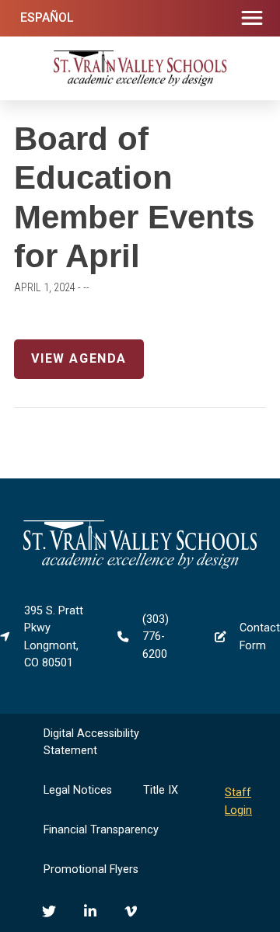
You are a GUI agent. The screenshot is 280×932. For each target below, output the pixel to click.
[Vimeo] (130, 911)
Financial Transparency (101, 829)
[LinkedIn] (90, 911)
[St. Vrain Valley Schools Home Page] (140, 565)
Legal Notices (78, 790)
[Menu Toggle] (252, 18)
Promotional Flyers (91, 869)
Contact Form (260, 636)
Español (47, 17)
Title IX (160, 790)
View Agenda (79, 358)
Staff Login (238, 801)
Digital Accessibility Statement (91, 742)
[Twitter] (49, 911)
